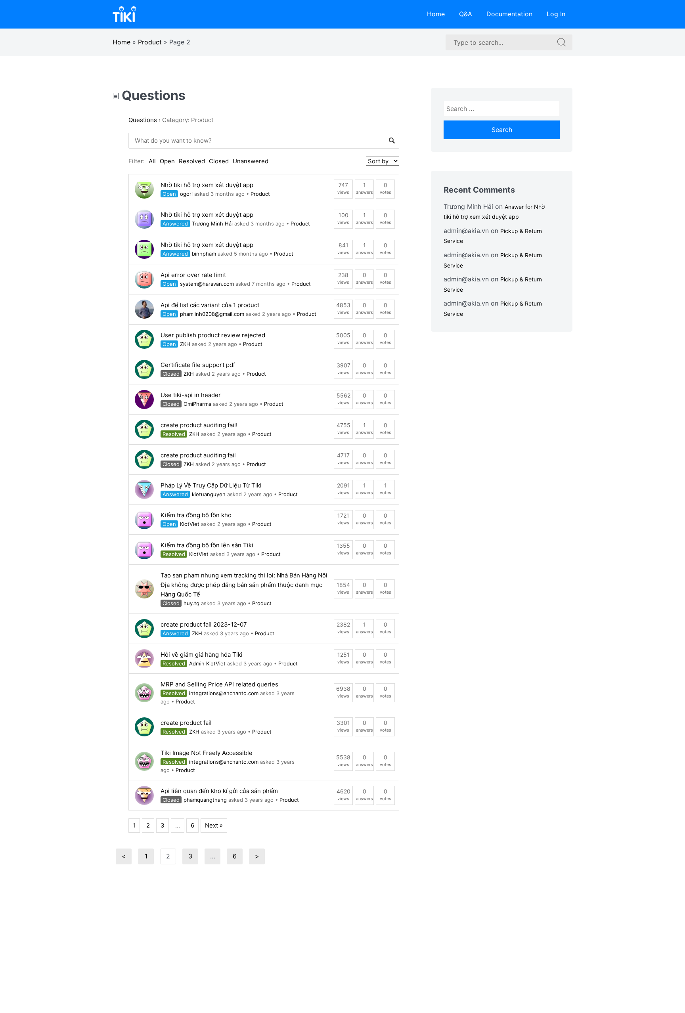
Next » (214, 825)
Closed (219, 161)
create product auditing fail (198, 455)
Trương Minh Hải (212, 223)
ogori (186, 194)
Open (167, 161)
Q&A (465, 14)
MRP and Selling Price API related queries (219, 684)
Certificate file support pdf (198, 365)
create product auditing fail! (199, 425)
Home (436, 14)
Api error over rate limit (193, 275)
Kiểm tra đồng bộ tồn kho (196, 515)
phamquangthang (205, 800)
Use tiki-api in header (191, 395)
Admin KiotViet (207, 663)
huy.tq (191, 603)
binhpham (204, 253)
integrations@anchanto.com (223, 693)
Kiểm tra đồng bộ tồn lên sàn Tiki (207, 545)
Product (150, 42)
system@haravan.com (207, 284)
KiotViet (189, 524)
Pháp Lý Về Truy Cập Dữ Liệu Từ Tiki (211, 485)
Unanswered (250, 161)
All (152, 161)
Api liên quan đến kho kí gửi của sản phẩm (219, 791)
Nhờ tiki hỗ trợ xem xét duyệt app (207, 185)
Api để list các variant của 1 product (210, 305)
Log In (556, 14)
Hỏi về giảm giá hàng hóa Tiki (202, 654)
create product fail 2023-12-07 (204, 624)
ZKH (185, 344)
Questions (152, 95)
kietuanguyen (209, 494)
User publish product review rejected (213, 335)
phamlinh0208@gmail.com (212, 314)
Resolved (192, 161)
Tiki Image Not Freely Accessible (207, 753)
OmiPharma (197, 404)
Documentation (509, 14)
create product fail (186, 722)
